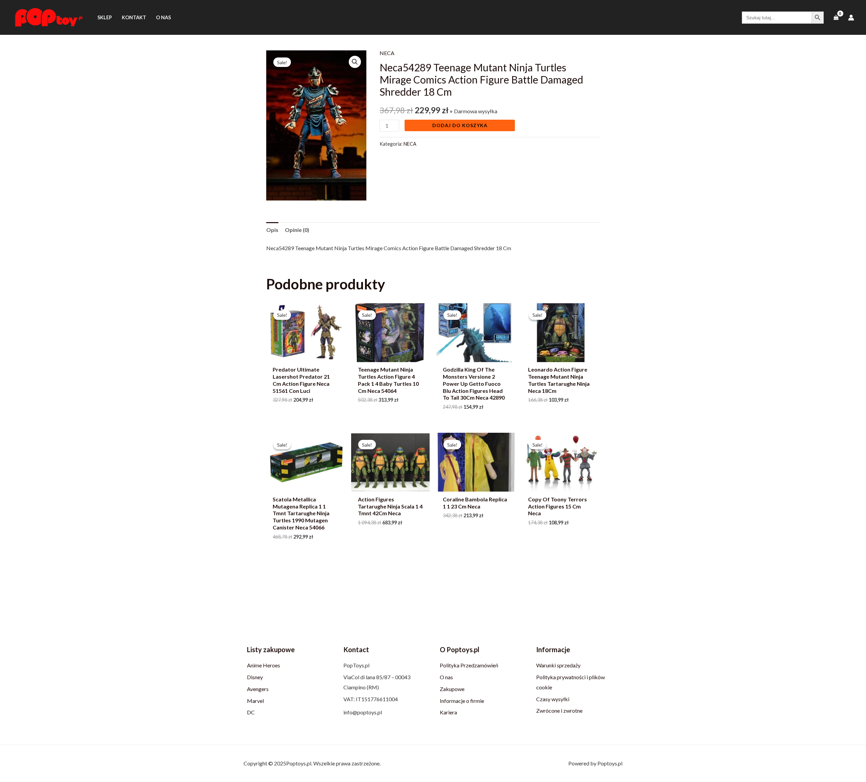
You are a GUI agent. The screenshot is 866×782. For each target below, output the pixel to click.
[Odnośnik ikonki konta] (851, 18)
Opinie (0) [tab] (297, 230)
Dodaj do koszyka (459, 125)
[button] (355, 62)
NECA (387, 53)
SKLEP (104, 17)
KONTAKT (134, 17)
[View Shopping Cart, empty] (835, 17)
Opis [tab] (272, 230)
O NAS (163, 17)
